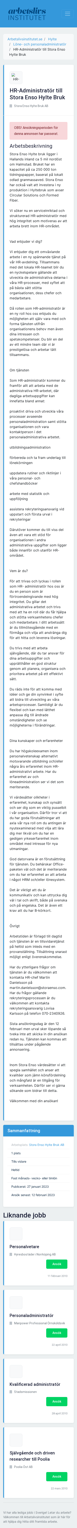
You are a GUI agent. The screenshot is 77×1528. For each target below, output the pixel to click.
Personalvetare (24, 1246)
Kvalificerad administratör (35, 1384)
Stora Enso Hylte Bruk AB (46, 1145)
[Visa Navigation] (68, 13)
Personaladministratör (31, 1315)
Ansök (56, 1264)
